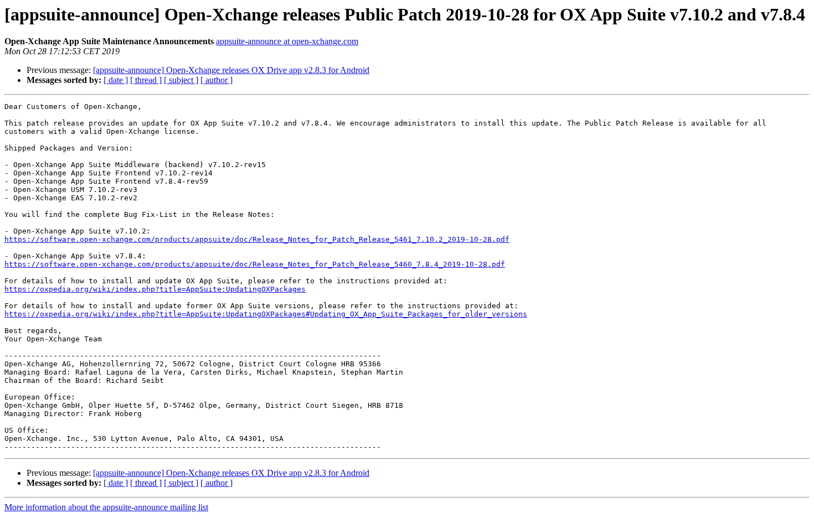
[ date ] (116, 80)
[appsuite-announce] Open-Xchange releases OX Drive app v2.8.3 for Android (231, 70)
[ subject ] (181, 80)
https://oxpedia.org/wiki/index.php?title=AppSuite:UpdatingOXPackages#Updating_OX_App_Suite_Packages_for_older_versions (265, 314)
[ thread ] (146, 80)
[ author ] (216, 80)
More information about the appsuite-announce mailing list (106, 507)
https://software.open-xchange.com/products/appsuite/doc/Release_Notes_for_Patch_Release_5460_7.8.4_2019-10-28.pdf (254, 264)
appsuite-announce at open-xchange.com (287, 41)
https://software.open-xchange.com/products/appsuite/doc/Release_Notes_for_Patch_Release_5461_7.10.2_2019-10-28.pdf (256, 239)
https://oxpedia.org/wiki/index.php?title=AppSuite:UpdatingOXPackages (155, 289)
